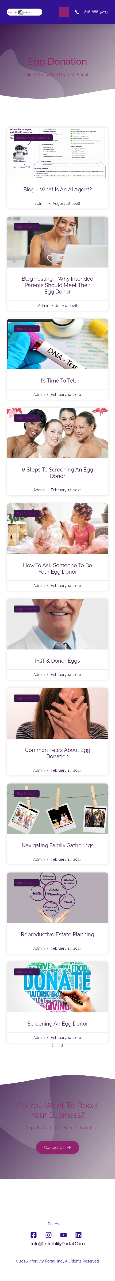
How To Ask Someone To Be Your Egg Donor (57, 568)
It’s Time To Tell (57, 380)
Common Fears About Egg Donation (57, 753)
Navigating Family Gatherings (58, 845)
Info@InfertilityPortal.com (57, 1243)
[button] (64, 12)
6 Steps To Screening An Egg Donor (57, 472)
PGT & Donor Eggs (57, 661)
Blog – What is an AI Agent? (57, 189)
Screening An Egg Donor (57, 1023)
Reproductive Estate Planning (57, 934)
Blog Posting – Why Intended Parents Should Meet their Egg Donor (57, 285)
